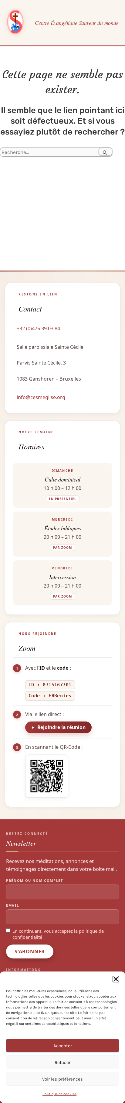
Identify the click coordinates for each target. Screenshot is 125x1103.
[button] (116, 979)
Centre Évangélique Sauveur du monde (77, 23)
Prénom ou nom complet (34, 880)
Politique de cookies (59, 1094)
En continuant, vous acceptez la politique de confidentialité (58, 934)
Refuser (62, 1062)
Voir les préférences (62, 1079)
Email (12, 905)
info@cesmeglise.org (41, 397)
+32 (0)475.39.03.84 (38, 328)
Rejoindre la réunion (61, 727)
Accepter (62, 1045)
